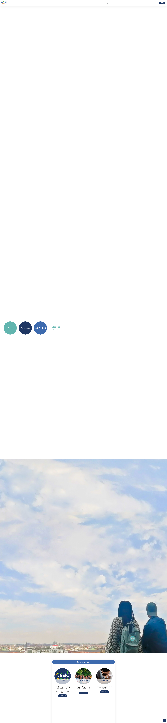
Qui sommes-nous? (111, 3)
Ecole (119, 3)
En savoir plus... (62, 695)
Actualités (146, 3)
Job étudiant (40, 328)
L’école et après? (56, 328)
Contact (154, 3)
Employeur (125, 3)
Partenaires (139, 3)
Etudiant (132, 3)
